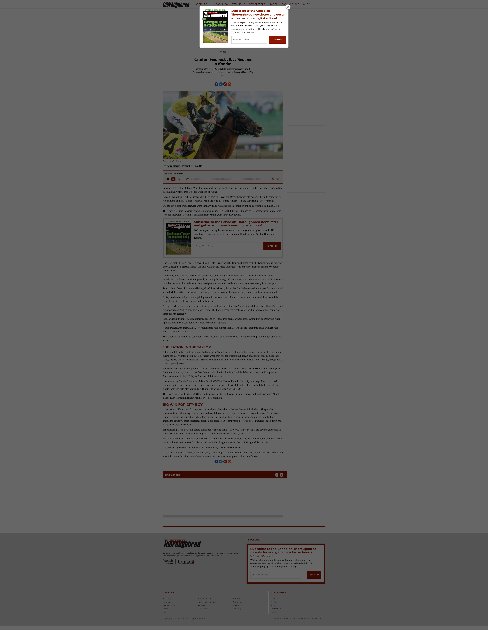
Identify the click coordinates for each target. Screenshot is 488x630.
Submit (277, 40)
